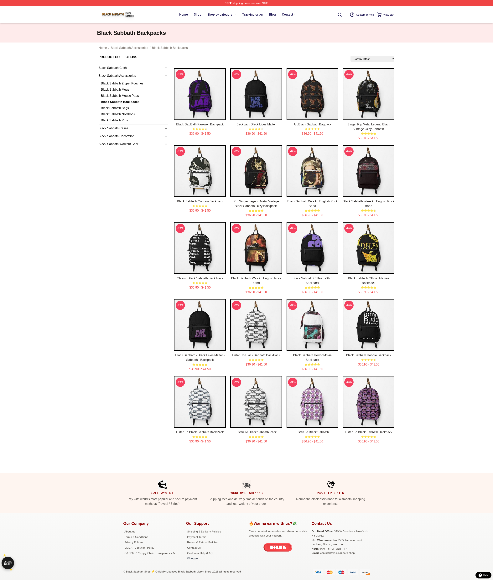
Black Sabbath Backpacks (170, 47)
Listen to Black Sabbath (312, 432)
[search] (340, 14)
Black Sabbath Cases (113, 128)
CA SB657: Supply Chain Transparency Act (150, 553)
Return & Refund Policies (202, 542)
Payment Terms (196, 536)
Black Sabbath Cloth (113, 67)
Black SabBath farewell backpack (200, 124)
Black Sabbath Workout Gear (118, 144)
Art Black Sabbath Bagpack (312, 124)
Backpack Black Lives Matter (256, 124)
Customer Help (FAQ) (200, 553)
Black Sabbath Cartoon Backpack (200, 201)
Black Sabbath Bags (115, 108)
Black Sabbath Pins (114, 120)
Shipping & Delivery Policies (204, 531)
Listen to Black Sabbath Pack (256, 432)
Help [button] (485, 575)
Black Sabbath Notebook (118, 114)
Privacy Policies (133, 542)
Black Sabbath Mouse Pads (120, 95)
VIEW (200, 116)
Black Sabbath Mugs (115, 89)
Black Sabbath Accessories (129, 47)
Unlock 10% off (8, 563)
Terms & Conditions (136, 536)
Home (103, 47)
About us (129, 531)
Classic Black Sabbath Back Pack (200, 278)
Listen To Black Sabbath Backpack (368, 432)
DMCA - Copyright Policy (139, 547)
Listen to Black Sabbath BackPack (256, 355)
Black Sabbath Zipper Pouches (122, 83)
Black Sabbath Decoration (116, 136)
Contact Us (194, 547)
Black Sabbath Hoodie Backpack (368, 355)
